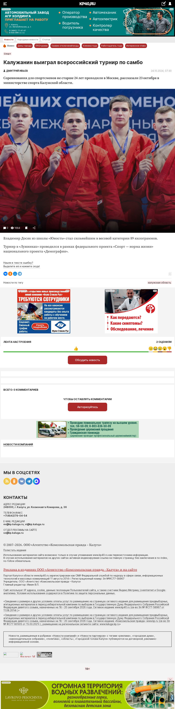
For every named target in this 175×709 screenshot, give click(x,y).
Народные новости (27, 39)
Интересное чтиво (136, 45)
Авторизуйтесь (87, 407)
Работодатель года (111, 45)
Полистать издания (14, 550)
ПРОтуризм (42, 45)
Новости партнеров (93, 635)
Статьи (46, 39)
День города (24, 45)
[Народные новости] (163, 3)
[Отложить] (26, 227)
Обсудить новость (87, 360)
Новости (8, 39)
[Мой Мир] (15, 274)
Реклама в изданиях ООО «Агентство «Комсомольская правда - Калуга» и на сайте (70, 570)
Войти (170, 4)
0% (151, 348)
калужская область (159, 282)
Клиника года (90, 45)
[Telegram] (20, 274)
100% (76, 348)
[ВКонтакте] (5, 274)
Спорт (7, 53)
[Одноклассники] (10, 274)
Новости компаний (18, 444)
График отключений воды (65, 45)
